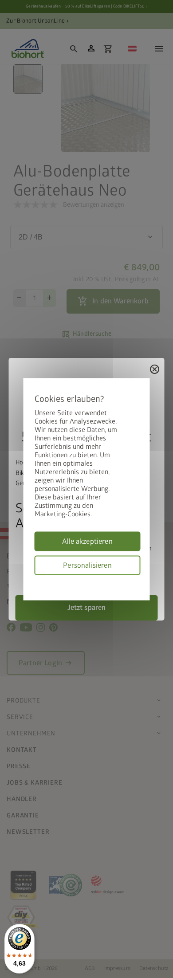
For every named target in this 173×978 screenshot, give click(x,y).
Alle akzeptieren (87, 541)
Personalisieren (87, 565)
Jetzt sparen (86, 607)
